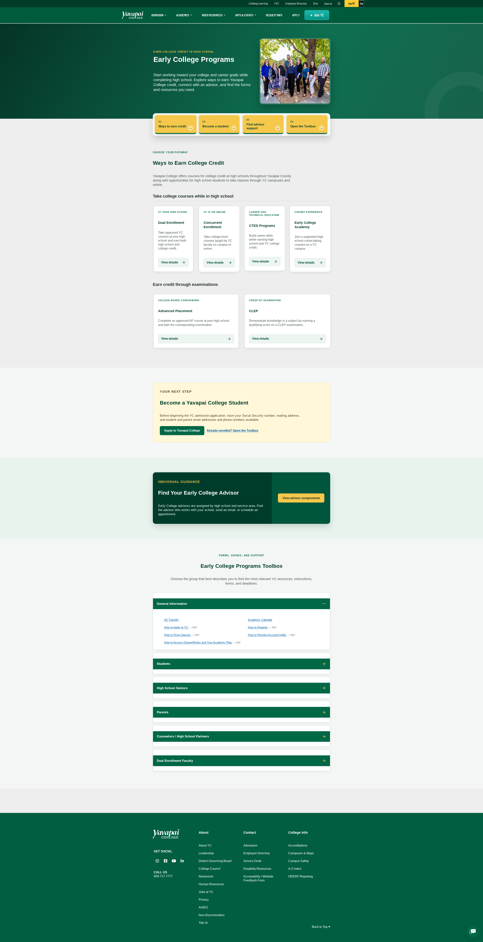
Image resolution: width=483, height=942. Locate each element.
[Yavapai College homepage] (132, 15)
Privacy (204, 899)
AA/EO (203, 907)
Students (163, 664)
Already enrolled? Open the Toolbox (232, 430)
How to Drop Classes (181, 634)
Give (315, 3)
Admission (157, 15)
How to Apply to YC (180, 627)
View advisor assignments (301, 498)
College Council (209, 868)
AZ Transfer (171, 619)
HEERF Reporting (300, 876)
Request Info (274, 15)
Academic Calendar (260, 619)
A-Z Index (294, 868)
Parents (162, 712)
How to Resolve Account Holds (271, 634)
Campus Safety (298, 861)
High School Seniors (172, 688)
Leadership (206, 853)
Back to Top (320, 926)
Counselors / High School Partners (183, 736)
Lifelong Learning (258, 3)
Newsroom (206, 876)
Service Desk (252, 861)
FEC (276, 3)
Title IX (203, 922)
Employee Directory (296, 3)
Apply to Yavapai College (182, 430)
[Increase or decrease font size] (361, 3)
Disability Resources (257, 868)
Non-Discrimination (212, 915)
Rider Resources (212, 15)
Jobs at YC (206, 892)
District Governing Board (215, 861)
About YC (205, 845)
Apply (296, 15)
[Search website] (339, 3)
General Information (172, 604)
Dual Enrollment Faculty (175, 761)
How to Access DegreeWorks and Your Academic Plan (202, 642)
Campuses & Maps (301, 853)
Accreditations (297, 845)
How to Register (262, 627)
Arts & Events (244, 15)
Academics (183, 15)
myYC (351, 3)
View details (169, 262)
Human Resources (211, 884)
